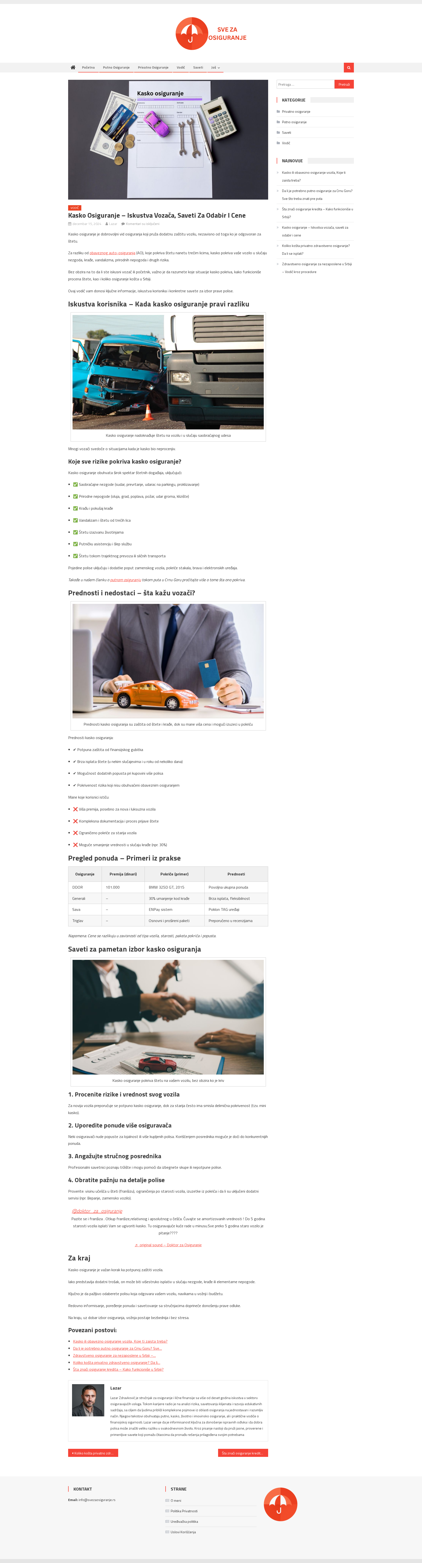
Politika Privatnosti (184, 1510)
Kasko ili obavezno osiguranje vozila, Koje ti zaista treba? (314, 176)
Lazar (113, 223)
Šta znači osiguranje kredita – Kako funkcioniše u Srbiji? (245, 1453)
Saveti (198, 67)
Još (213, 67)
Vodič (181, 67)
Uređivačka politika (184, 1521)
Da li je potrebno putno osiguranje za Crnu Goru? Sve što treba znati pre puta (317, 194)
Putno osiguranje (116, 67)
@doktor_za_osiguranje (97, 1211)
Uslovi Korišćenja (183, 1531)
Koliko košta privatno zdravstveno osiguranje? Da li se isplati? (96, 1453)
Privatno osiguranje (153, 67)
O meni (176, 1500)
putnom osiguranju (125, 580)
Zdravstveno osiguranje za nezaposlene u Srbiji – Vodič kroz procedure (317, 267)
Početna (88, 67)
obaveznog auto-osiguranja (112, 253)
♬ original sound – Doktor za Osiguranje (168, 1245)
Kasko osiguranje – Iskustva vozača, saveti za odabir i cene (315, 231)
